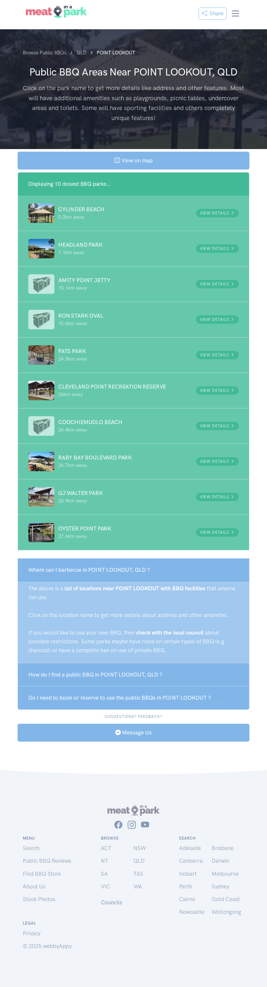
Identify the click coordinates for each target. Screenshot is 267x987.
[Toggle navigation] (236, 13)
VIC (105, 886)
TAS (138, 873)
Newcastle (191, 912)
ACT (106, 848)
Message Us (136, 732)
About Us (34, 886)
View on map (136, 160)
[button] (133, 213)
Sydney (220, 886)
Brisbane (222, 848)
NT (104, 860)
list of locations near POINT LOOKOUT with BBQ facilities (134, 588)
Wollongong (226, 912)
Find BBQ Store (42, 873)
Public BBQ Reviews (47, 860)
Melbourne (225, 873)
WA (138, 886)
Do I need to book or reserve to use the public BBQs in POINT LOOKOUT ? (119, 697)
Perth (185, 886)
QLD (139, 860)
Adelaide (190, 848)
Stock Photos (39, 899)
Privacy (31, 933)
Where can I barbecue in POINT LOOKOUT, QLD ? (89, 570)
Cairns (187, 899)
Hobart (188, 873)
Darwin (220, 860)
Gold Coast (226, 899)
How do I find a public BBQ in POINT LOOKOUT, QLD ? (95, 674)
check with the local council (170, 632)
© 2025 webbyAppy (47, 946)
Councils (111, 902)
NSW (140, 848)
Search (31, 848)
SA (104, 873)
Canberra (191, 860)
